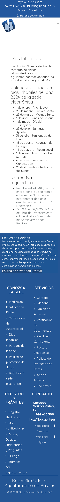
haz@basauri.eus (43, 6)
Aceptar (37, 271)
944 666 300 (16, 6)
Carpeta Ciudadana (41, 300)
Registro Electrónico (13, 414)
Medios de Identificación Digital (15, 307)
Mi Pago (13, 456)
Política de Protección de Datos (43, 364)
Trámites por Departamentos (14, 467)
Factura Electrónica (41, 350)
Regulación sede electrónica (15, 378)
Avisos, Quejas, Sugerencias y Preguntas (14, 442)
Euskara (22, 10)
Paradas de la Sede (15, 348)
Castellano (35, 10)
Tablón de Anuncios (42, 311)
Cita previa (43, 386)
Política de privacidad (16, 271)
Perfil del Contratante (42, 338)
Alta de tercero (40, 377)
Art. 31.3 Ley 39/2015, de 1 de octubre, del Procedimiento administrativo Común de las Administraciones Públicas (34, 216)
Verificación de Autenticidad (15, 323)
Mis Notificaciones (14, 425)
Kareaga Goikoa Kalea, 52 (44, 406)
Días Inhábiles (12, 337)
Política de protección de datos (15, 362)
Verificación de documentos (43, 325)
